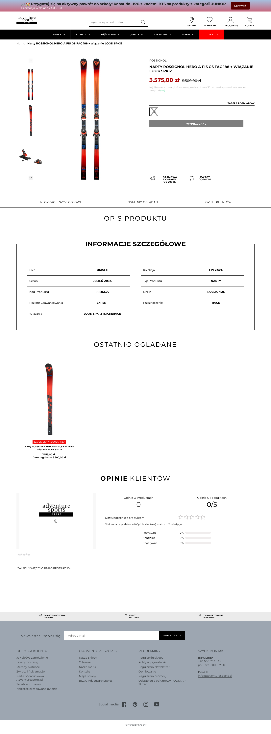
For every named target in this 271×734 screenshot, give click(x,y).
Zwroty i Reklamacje (30, 671)
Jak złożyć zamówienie (32, 657)
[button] (31, 178)
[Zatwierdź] (143, 22)
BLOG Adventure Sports (95, 680)
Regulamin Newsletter (154, 667)
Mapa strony (87, 676)
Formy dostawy (27, 662)
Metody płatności (28, 667)
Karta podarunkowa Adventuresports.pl (30, 677)
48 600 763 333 (210, 661)
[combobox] (113, 22)
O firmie (84, 662)
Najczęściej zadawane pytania (36, 689)
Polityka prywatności (152, 662)
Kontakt (84, 671)
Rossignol (157, 60)
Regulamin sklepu (150, 657)
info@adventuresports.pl (215, 675)
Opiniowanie (147, 671)
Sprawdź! (240, 6)
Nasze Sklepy (88, 657)
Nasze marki (87, 667)
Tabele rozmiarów (28, 684)
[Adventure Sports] (26, 20)
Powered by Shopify (135, 724)
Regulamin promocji (152, 676)
